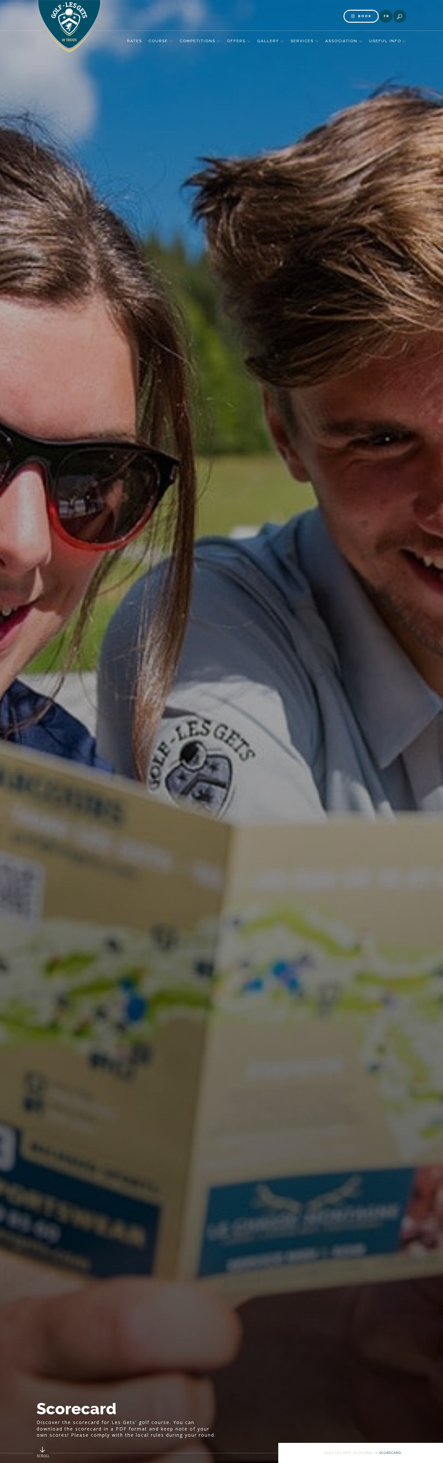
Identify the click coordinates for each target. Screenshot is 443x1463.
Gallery (268, 41)
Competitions (197, 41)
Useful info (385, 41)
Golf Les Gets (338, 1453)
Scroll (43, 1456)
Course (158, 41)
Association (341, 41)
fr (386, 16)
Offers (236, 41)
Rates (134, 41)
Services (302, 41)
